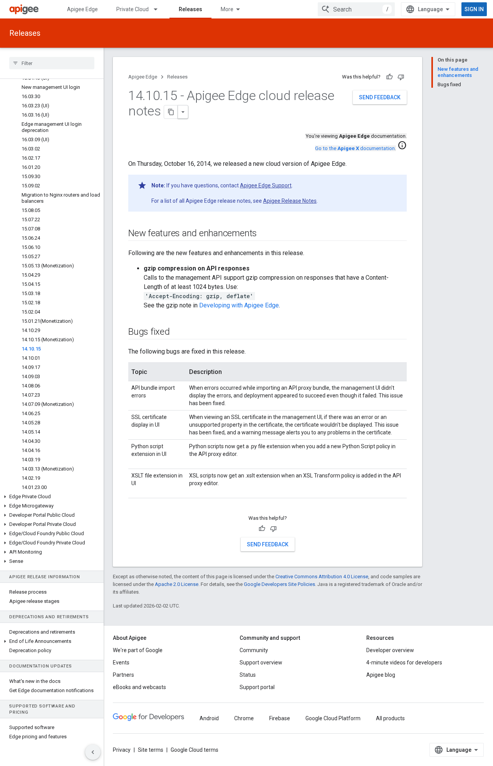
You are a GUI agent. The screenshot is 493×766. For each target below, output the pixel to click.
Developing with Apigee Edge (239, 305)
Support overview (261, 662)
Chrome (244, 718)
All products (390, 718)
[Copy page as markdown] (171, 111)
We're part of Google (138, 650)
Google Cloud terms (194, 750)
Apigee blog (380, 675)
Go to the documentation (355, 148)
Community (254, 650)
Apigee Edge (82, 9)
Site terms (150, 750)
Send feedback (380, 97)
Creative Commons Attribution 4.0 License (321, 576)
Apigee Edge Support (266, 185)
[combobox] (356, 9)
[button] (52, 496)
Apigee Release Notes (290, 201)
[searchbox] (51, 63)
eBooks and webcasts (139, 687)
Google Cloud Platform (333, 718)
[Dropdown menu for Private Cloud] (159, 9)
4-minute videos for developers (404, 662)
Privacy (122, 750)
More (227, 9)
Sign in (474, 9)
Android (209, 718)
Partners (123, 675)
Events (121, 662)
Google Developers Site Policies (279, 584)
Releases (190, 9)
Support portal (257, 687)
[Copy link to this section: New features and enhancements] (264, 234)
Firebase (279, 718)
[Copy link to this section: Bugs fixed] (177, 332)
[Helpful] (389, 77)
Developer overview (390, 650)
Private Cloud (132, 9)
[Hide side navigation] (93, 752)
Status (248, 675)
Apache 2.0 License (176, 584)
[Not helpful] (401, 77)
